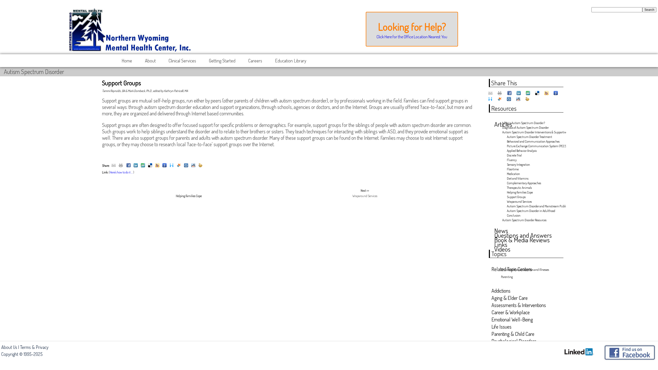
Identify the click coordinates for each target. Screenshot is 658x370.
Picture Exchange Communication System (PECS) (534, 146)
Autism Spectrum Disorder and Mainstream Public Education (534, 206)
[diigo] (171, 166)
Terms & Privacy (34, 347)
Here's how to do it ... (121, 172)
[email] (113, 166)
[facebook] (128, 166)
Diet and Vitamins (517, 178)
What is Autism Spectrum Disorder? (523, 123)
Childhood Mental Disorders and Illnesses (525, 270)
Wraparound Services (519, 201)
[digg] (186, 166)
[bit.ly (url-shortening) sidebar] (200, 166)
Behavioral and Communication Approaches (533, 141)
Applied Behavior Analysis (522, 151)
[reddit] (193, 166)
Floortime (513, 169)
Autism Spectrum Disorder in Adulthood (531, 211)
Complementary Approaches (524, 183)
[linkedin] (135, 166)
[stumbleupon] (143, 166)
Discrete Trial (514, 155)
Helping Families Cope (520, 192)
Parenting (507, 277)
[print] (120, 166)
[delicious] (150, 166)
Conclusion (513, 215)
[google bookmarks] (164, 166)
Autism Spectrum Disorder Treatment (529, 137)
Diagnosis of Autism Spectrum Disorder (525, 128)
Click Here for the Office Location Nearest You (412, 36)
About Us (9, 347)
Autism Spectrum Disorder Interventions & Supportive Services (532, 132)
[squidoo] (179, 166)
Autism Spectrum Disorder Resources (524, 220)
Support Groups (516, 197)
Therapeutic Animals (519, 188)
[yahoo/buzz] (157, 166)
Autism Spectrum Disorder (34, 72)
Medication (513, 174)
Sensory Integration (518, 164)
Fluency (512, 160)
